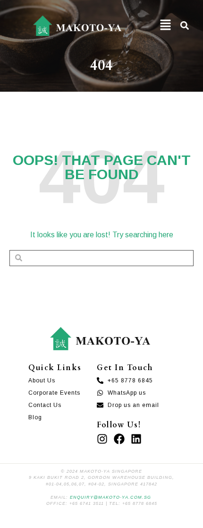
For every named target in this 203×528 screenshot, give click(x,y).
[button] (165, 26)
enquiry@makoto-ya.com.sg (110, 497)
